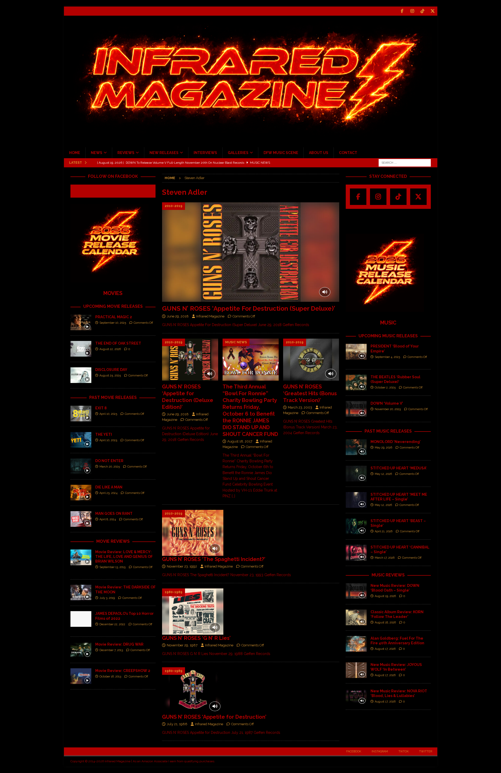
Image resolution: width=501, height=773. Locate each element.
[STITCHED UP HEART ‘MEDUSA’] (356, 473)
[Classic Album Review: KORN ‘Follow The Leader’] (356, 617)
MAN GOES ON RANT (114, 513)
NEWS (96, 153)
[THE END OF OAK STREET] (80, 349)
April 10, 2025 (108, 414)
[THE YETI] (80, 440)
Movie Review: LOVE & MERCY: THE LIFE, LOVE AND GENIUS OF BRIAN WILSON (124, 556)
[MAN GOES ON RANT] (80, 519)
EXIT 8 (101, 408)
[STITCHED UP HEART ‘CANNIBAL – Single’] (356, 552)
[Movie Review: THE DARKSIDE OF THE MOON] (80, 592)
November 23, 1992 (182, 566)
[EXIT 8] (80, 413)
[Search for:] (405, 162)
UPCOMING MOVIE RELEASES (113, 306)
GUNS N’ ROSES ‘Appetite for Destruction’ (214, 717)
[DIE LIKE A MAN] (80, 492)
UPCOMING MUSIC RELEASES (388, 335)
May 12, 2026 (383, 474)
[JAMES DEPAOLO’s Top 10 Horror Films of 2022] (80, 619)
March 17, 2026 (385, 557)
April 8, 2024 (107, 519)
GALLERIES (238, 153)
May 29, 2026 (383, 447)
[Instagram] (412, 11)
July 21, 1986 (177, 724)
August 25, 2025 (110, 375)
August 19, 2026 (385, 596)
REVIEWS (125, 153)
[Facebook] (402, 11)
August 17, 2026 (385, 649)
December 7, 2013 (111, 650)
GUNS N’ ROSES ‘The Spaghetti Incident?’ (213, 559)
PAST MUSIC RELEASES (388, 431)
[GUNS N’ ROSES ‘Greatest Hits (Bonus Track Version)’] (311, 360)
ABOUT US (318, 153)
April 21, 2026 (383, 531)
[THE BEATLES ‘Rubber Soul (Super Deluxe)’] (356, 382)
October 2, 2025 (385, 387)
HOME (74, 153)
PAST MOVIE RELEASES (113, 397)
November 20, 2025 (388, 409)
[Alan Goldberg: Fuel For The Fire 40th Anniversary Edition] (356, 644)
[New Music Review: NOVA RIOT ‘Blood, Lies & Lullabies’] (356, 696)
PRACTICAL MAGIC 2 (113, 317)
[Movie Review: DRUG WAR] (80, 650)
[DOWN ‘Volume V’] (356, 409)
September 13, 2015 (112, 567)
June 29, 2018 (178, 316)
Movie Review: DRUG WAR (119, 644)
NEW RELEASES (164, 153)
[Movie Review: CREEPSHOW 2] (80, 676)
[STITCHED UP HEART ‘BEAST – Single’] (356, 526)
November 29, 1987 (182, 645)
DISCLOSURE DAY (111, 370)
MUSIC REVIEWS (388, 575)
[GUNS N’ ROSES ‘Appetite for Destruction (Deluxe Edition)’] (190, 360)
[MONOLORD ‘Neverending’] (356, 447)
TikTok (403, 751)
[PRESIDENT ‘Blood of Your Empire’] (356, 351)
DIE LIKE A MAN (108, 487)
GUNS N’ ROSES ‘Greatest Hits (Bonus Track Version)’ (310, 393)
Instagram (380, 751)
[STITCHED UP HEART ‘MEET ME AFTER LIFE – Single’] (356, 500)
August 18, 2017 (239, 441)
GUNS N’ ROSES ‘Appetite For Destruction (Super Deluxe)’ (248, 308)
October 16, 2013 (110, 676)
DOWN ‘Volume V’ (387, 403)
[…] (233, 496)
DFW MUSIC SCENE (281, 153)
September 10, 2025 (112, 322)
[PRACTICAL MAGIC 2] (80, 322)
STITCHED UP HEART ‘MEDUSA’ (399, 468)
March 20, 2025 (109, 466)
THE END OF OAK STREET (118, 343)
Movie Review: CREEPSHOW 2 (122, 671)
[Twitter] (432, 11)
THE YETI (103, 434)
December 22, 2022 (112, 624)
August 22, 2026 (110, 349)
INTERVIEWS (205, 153)
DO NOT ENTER (109, 461)
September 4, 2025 (387, 357)
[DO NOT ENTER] (80, 466)
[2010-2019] (192, 533)
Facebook (353, 751)
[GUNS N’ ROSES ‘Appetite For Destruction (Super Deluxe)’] (250, 252)
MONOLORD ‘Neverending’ (396, 442)
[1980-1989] (192, 611)
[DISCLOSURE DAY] (80, 375)
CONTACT (348, 153)
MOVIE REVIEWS (113, 541)
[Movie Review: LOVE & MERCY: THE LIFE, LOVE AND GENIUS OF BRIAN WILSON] (80, 557)
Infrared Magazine (210, 316)
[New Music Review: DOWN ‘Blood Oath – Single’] (356, 591)
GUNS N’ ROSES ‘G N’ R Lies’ (196, 638)
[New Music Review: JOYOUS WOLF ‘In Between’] (356, 670)
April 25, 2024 (108, 493)
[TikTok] (422, 11)
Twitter (425, 751)
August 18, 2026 (385, 622)
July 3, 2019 (107, 598)
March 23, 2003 (300, 407)
